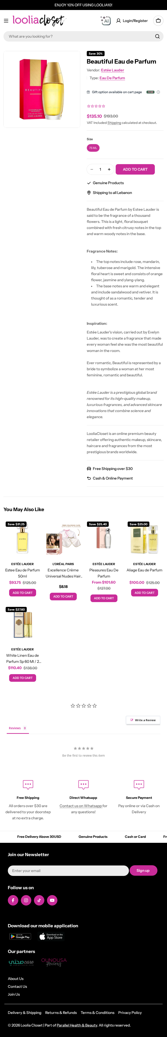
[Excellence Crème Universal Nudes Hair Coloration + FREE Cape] (63, 538)
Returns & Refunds (61, 1012)
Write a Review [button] (145, 720)
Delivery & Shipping (24, 1012)
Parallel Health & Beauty (77, 1025)
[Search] (157, 36)
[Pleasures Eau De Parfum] (104, 538)
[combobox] (83, 36)
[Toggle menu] (6, 20)
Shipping (114, 123)
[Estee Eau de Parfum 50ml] (22, 538)
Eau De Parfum (112, 78)
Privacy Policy (130, 1012)
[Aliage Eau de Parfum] (144, 538)
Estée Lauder (112, 70)
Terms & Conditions (97, 1012)
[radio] (93, 148)
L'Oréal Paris (63, 564)
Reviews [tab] (15, 728)
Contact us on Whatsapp (81, 806)
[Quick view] (35, 529)
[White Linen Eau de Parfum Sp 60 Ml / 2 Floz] (22, 624)
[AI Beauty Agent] (105, 20)
